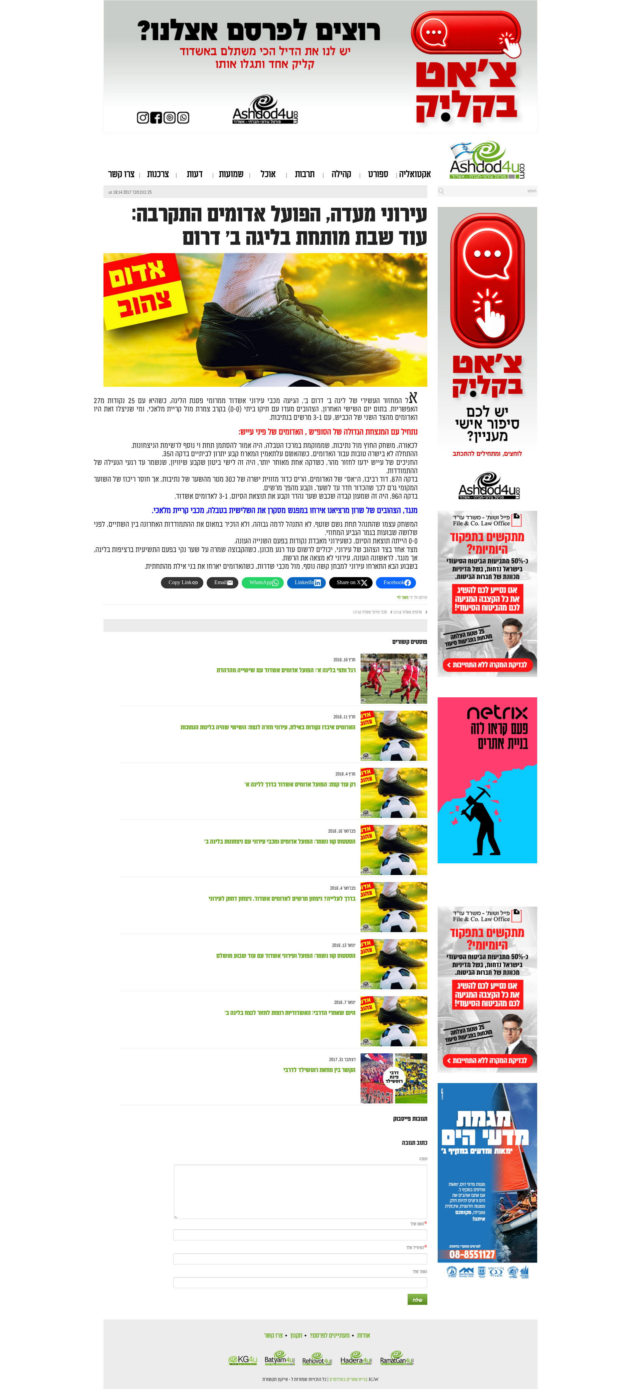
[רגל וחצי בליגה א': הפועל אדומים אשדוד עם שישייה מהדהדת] (391, 679)
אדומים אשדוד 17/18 (407, 612)
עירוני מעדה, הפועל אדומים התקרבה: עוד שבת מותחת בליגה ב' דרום (279, 226)
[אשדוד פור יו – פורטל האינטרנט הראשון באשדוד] (494, 159)
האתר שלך (420, 1272)
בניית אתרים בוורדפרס (349, 1379)
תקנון (296, 1335)
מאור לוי (402, 597)
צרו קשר (121, 174)
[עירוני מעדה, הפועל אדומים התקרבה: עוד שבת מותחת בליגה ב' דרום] (265, 361)
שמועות (231, 174)
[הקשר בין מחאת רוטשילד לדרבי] (391, 1078)
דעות (195, 174)
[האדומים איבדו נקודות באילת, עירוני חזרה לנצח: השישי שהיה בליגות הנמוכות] (391, 736)
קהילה (341, 174)
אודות (363, 1335)
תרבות (304, 174)
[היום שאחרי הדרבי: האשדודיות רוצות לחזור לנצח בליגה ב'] (391, 1021)
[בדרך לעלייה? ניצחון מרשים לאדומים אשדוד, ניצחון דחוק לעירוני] (391, 907)
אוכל (268, 174)
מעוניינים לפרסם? (330, 1335)
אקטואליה (415, 174)
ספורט (378, 174)
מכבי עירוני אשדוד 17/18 (370, 612)
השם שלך (417, 1224)
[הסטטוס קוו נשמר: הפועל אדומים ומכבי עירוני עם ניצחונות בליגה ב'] (391, 850)
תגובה (423, 1159)
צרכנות (158, 174)
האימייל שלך (415, 1248)
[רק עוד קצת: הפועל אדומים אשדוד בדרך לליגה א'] (391, 793)
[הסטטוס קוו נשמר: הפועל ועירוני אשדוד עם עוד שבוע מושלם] (391, 964)
